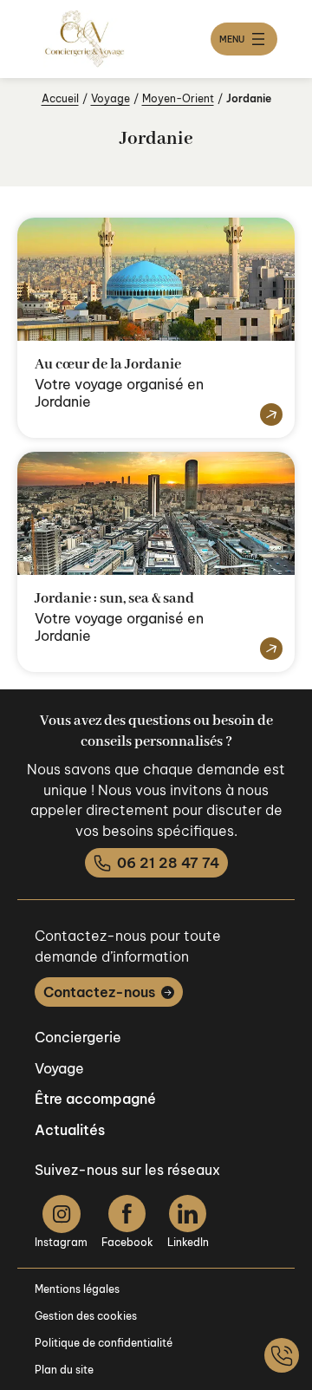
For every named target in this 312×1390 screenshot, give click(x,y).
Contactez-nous (99, 992)
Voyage (110, 98)
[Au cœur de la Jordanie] (268, 415)
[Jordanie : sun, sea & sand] (268, 649)
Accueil (60, 98)
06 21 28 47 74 (168, 862)
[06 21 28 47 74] (281, 1355)
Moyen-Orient (178, 98)
